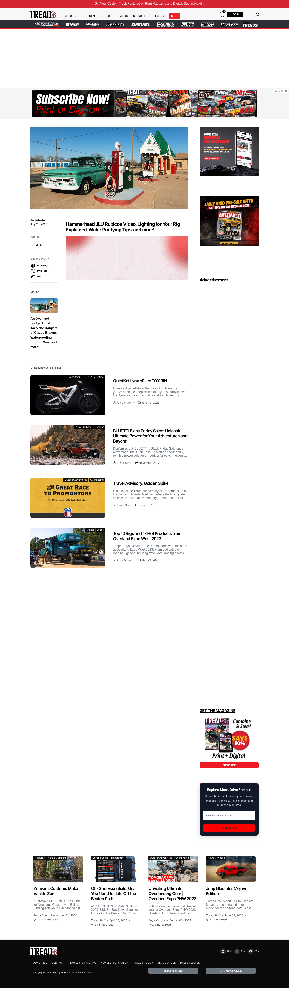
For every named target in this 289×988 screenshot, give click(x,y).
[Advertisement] (144, 58)
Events (160, 15)
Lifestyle (90, 15)
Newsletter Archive (82, 962)
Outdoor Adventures (76, 479)
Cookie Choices (231, 970)
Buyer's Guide (100, 857)
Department (74, 376)
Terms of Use (167, 962)
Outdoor (99, 426)
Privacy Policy (143, 962)
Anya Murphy (125, 402)
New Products (83, 426)
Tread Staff (37, 245)
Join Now (229, 828)
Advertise (40, 962)
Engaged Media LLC (64, 972)
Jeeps (100, 529)
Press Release (190, 962)
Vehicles (70, 15)
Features (40, 857)
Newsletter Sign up (114, 962)
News (211, 857)
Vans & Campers (57, 857)
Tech (108, 15)
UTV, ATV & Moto (94, 376)
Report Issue (173, 970)
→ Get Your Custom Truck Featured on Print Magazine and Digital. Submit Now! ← (110, 3)
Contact (58, 962)
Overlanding (97, 479)
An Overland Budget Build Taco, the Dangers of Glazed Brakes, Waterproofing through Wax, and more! (44, 333)
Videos (124, 15)
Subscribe (140, 15)
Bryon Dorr (40, 915)
